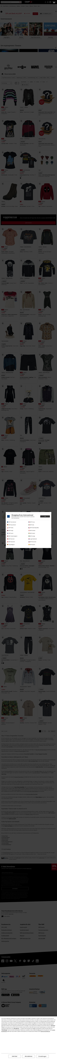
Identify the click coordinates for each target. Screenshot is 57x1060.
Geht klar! (14, 1056)
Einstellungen (42, 1056)
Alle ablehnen (28, 1056)
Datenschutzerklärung (45, 1031)
